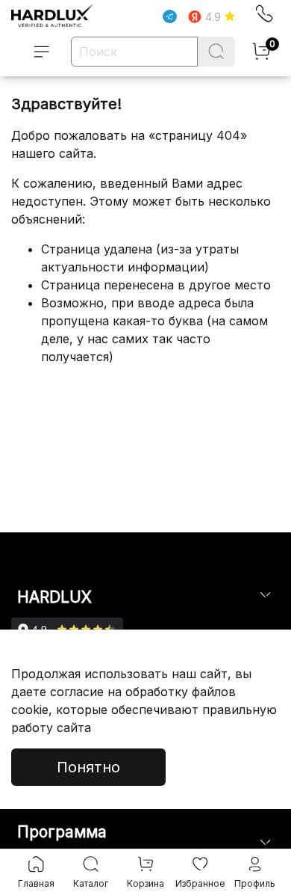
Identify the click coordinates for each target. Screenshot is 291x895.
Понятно (88, 767)
